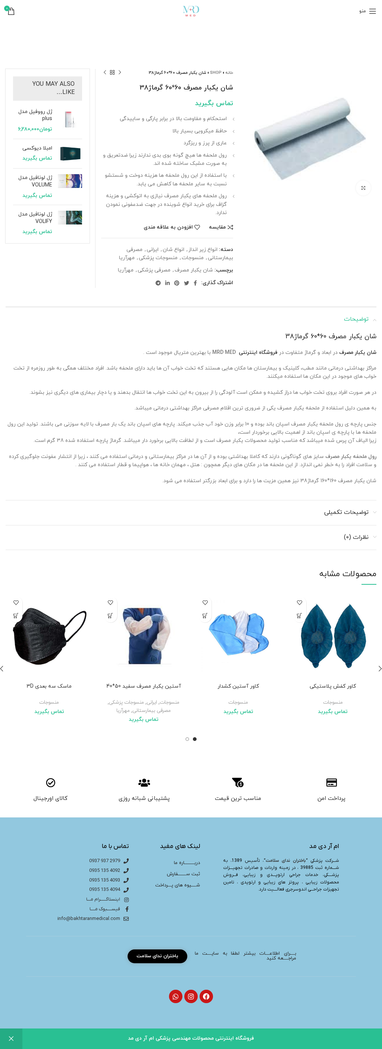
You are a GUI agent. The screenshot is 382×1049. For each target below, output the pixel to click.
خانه (229, 73)
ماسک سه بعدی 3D (49, 686)
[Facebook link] (195, 283)
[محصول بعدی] (105, 72)
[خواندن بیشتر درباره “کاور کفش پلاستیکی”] (299, 615)
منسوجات (193, 257)
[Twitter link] (186, 283)
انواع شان (173, 249)
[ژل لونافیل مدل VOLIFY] (70, 223)
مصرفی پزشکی (154, 270)
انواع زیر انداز (202, 249)
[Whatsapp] (175, 996)
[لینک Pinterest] (177, 283)
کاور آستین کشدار (238, 686)
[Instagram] (191, 996)
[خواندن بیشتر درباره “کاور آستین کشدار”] (205, 615)
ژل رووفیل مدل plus (35, 115)
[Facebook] (206, 996)
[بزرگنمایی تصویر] (363, 187)
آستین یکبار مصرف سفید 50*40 (143, 686)
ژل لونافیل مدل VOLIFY (35, 218)
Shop (216, 73)
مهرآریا (127, 257)
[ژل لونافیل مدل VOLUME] (70, 186)
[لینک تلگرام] (158, 283)
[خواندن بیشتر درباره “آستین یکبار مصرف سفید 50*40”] (110, 615)
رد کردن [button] (11, 1038)
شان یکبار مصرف (194, 270)
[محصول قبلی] (119, 72)
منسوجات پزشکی (158, 257)
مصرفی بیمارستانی (151, 710)
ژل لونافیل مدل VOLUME (35, 181)
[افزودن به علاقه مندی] (299, 602)
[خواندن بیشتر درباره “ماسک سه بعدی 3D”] (15, 615)
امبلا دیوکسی (37, 148)
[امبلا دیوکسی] (70, 154)
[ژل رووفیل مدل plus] (70, 120)
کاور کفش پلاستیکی (333, 686)
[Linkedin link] (167, 283)
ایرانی (153, 249)
